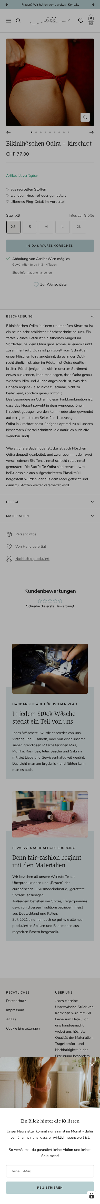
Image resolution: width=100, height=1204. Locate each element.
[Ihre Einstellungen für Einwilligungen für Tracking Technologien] (91, 1195)
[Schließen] (92, 1065)
